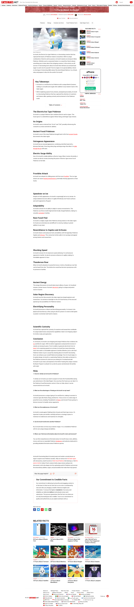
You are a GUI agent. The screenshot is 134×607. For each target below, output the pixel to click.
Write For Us (46, 592)
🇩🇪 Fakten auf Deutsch (57, 594)
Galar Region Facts (84, 23)
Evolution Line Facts (59, 23)
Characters (14, 5)
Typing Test (83, 104)
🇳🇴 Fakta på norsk (47, 598)
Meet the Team (65, 590)
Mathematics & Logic (82, 5)
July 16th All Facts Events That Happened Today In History (92, 540)
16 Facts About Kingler (75, 561)
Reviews (110, 5)
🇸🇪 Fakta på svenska (89, 596)
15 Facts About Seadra (92, 561)
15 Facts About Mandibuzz (55, 581)
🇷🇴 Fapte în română (48, 603)
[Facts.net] (9, 2)
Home (60, 7)
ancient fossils (73, 134)
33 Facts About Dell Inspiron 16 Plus (74, 540)
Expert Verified (62, 18)
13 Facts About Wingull (92, 42)
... (131, 5)
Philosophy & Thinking (102, 5)
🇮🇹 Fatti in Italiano (47, 596)
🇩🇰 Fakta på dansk (76, 596)
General (55, 5)
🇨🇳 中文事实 (59, 605)
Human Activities (67, 5)
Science (115, 5)
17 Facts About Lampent (93, 580)
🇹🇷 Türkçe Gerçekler (48, 605)
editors (52, 492)
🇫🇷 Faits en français (71, 594)
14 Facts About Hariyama (72, 581)
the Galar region (71, 458)
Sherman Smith (87, 14)
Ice (34, 344)
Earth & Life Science (33, 5)
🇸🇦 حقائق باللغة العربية (73, 598)
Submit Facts (90, 592)
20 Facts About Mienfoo (58, 561)
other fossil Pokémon (58, 461)
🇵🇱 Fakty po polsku (83, 601)
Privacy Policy (80, 592)
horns (34, 348)
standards (59, 490)
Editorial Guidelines (73, 18)
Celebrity (9, 5)
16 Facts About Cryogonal (93, 37)
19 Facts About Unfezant (93, 47)
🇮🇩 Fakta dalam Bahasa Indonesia (60, 600)
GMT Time (82, 100)
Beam (59, 400)
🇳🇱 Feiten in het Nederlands (68, 601)
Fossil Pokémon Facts (71, 23)
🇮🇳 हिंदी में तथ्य (46, 600)
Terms (72, 592)
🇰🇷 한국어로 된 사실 (88, 600)
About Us (45, 590)
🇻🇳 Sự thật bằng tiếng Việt (77, 603)
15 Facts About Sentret (92, 58)
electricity (55, 287)
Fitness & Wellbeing (47, 5)
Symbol (82, 96)
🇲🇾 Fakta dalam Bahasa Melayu (50, 601)
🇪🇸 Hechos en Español (84, 594)
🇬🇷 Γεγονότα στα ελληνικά (88, 598)
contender (41, 213)
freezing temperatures (49, 178)
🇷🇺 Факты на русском (61, 603)
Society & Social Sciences (124, 5)
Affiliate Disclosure (57, 592)
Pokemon (72, 7)
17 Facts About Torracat (41, 561)
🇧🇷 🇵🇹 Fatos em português (62, 596)
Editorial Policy (54, 590)
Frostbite (66, 176)
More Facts (46, 594)
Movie (89, 5)
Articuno (42, 235)
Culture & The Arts (22, 5)
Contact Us (85, 590)
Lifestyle (74, 5)
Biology (49, 23)
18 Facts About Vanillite (40, 580)
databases (59, 441)
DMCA (66, 592)
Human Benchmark (85, 107)
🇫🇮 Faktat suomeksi (60, 598)
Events (40, 5)
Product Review (76, 590)
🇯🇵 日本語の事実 (76, 600)
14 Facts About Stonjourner (90, 63)
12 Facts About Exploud (92, 52)
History (60, 5)
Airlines (3, 5)
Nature (93, 5)
